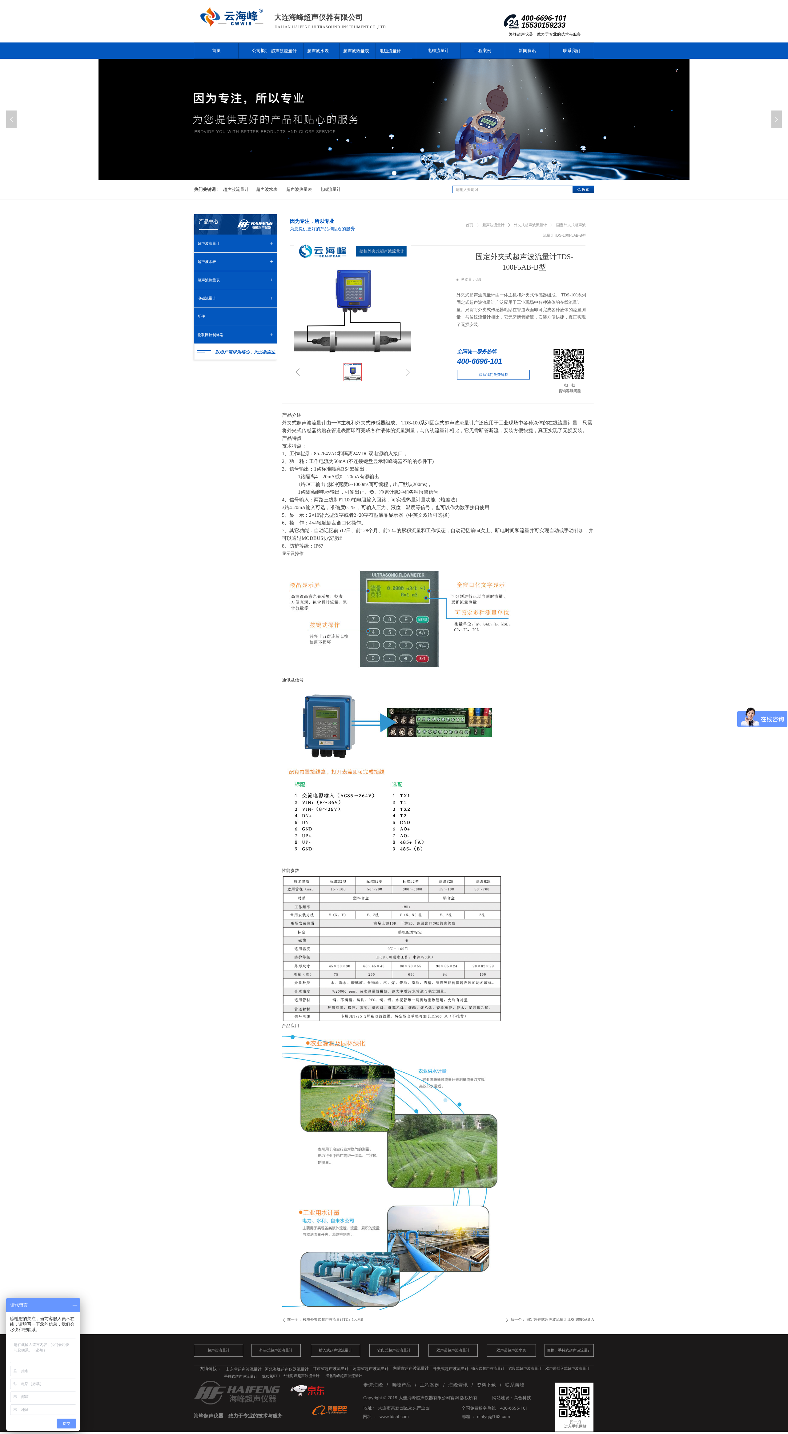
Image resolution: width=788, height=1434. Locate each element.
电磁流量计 (390, 50)
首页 (469, 225)
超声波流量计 (284, 50)
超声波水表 (318, 50)
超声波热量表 (356, 50)
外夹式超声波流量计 (530, 225)
